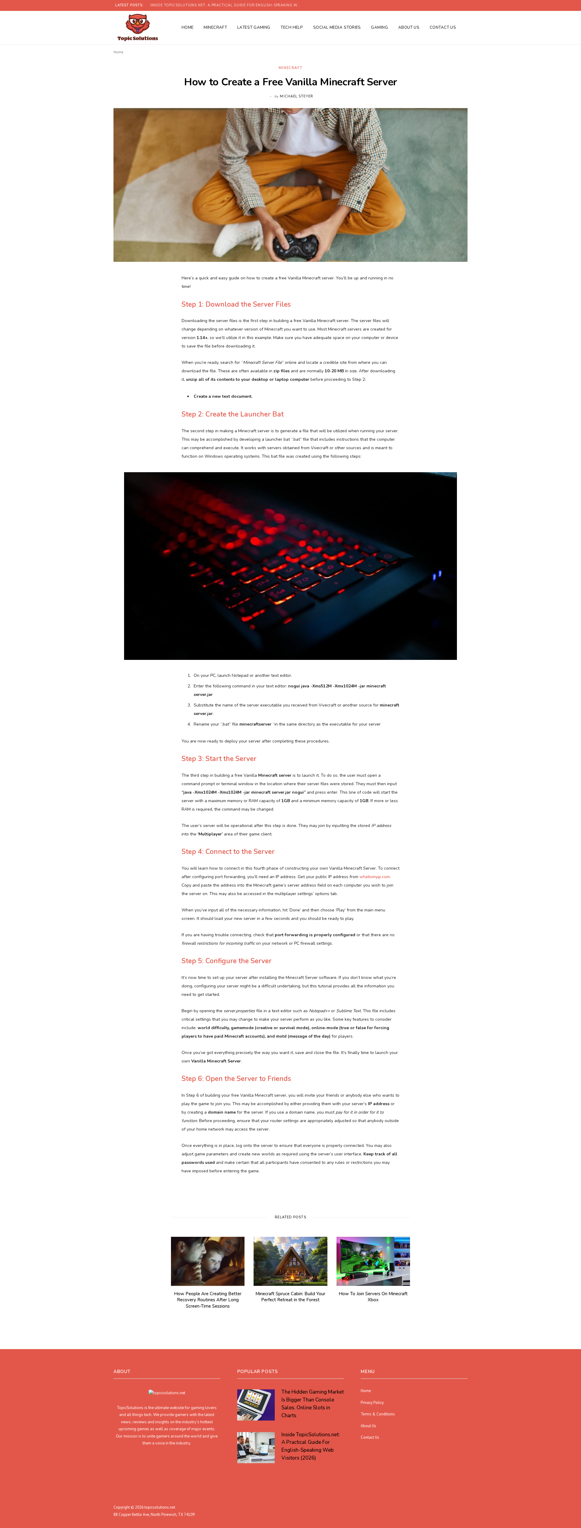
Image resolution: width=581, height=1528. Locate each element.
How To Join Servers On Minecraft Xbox (373, 1297)
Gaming (379, 27)
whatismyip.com (374, 877)
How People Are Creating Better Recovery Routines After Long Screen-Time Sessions (207, 1300)
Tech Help (292, 27)
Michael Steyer (296, 96)
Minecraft (215, 27)
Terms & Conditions (378, 1414)
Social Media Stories (337, 27)
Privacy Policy (372, 1402)
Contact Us (443, 27)
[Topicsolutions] (137, 27)
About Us (409, 27)
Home (188, 27)
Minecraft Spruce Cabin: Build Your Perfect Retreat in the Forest (290, 1297)
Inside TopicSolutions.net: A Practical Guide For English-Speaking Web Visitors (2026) (227, 5)
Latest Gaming (254, 27)
